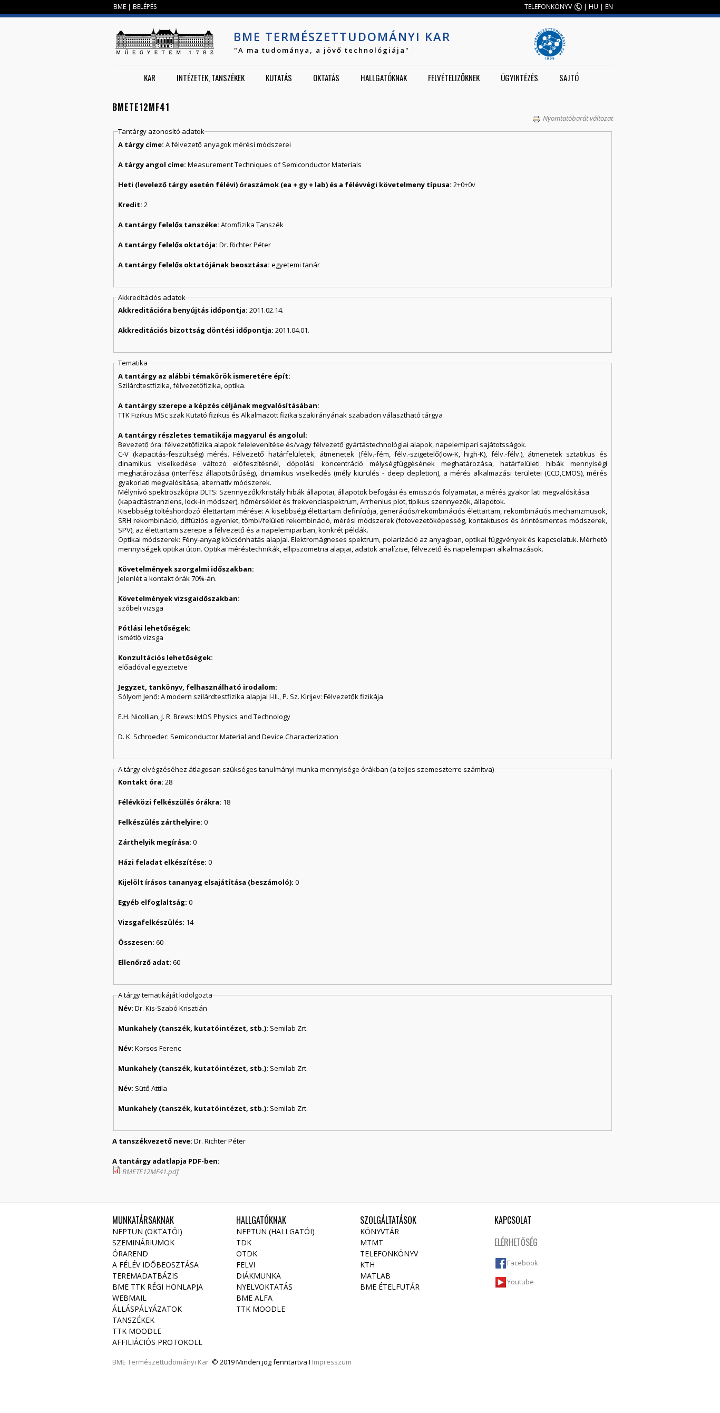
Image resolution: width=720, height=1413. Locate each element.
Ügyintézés (519, 77)
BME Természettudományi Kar (342, 36)
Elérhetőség (516, 1242)
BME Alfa (254, 1298)
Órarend (130, 1254)
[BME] (164, 41)
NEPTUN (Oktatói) (147, 1231)
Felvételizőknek (454, 77)
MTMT (371, 1242)
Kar (149, 77)
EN (609, 6)
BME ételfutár (390, 1287)
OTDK (246, 1254)
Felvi (245, 1265)
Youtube (520, 1281)
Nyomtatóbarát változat (578, 118)
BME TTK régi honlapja (157, 1287)
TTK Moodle (136, 1331)
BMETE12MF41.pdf (150, 1171)
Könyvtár (379, 1231)
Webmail (129, 1298)
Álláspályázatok (147, 1309)
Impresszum (332, 1362)
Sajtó (569, 77)
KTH (367, 1265)
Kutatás (279, 77)
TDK (243, 1242)
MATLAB (375, 1276)
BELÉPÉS (145, 6)
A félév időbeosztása (155, 1265)
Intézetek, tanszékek (211, 77)
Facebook (522, 1262)
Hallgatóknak (384, 77)
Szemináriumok (143, 1242)
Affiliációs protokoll (157, 1342)
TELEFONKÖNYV (548, 6)
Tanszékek (133, 1320)
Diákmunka (258, 1276)
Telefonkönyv (389, 1254)
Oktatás (326, 77)
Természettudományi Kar (168, 1362)
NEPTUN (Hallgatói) (275, 1231)
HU (593, 6)
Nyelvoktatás (264, 1287)
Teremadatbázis (145, 1276)
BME (119, 6)
